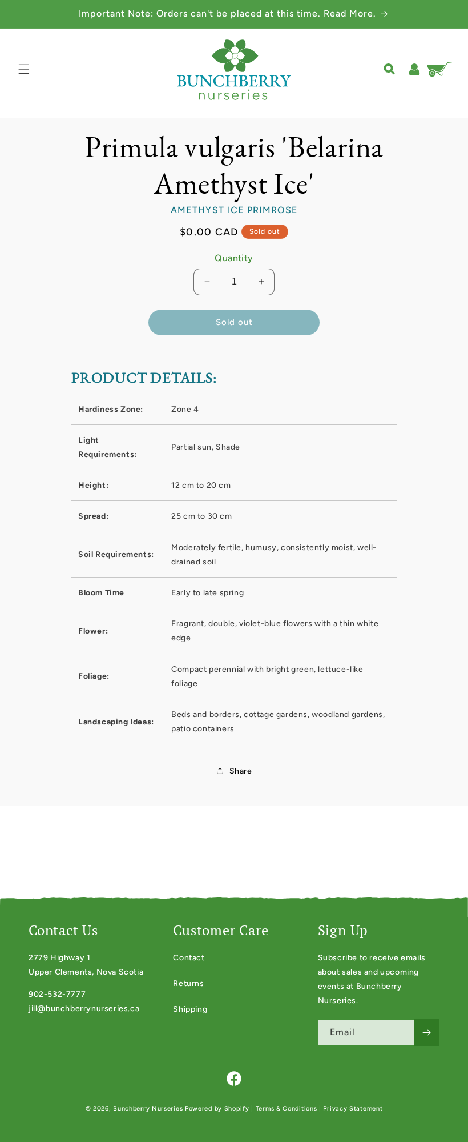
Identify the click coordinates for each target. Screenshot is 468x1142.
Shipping (190, 1009)
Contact (188, 958)
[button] (24, 69)
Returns (188, 983)
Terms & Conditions (286, 1108)
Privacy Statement (352, 1108)
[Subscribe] (426, 1032)
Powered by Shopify (217, 1108)
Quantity (234, 258)
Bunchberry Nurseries (149, 1108)
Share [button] (240, 771)
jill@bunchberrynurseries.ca (84, 1008)
